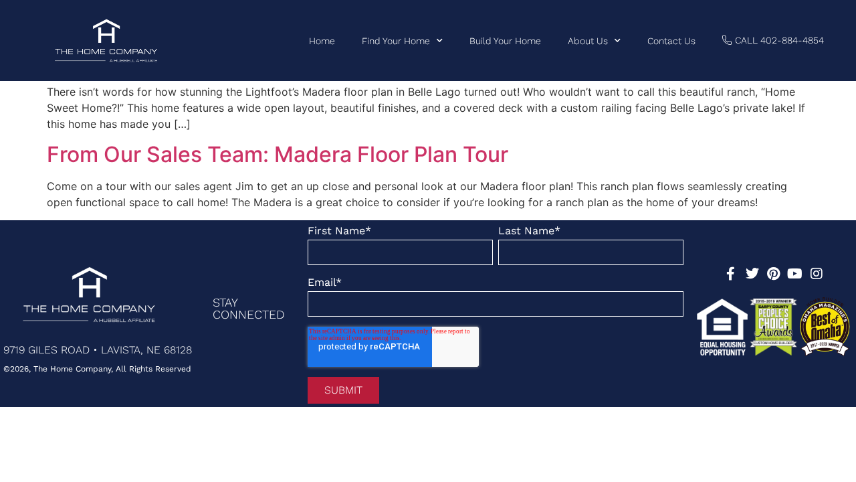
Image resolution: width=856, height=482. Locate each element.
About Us (588, 40)
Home (322, 40)
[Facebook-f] (731, 273)
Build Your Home (505, 40)
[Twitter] (752, 273)
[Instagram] (816, 273)
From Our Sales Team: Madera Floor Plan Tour (277, 154)
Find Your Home (396, 40)
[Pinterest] (773, 273)
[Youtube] (795, 273)
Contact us (671, 40)
